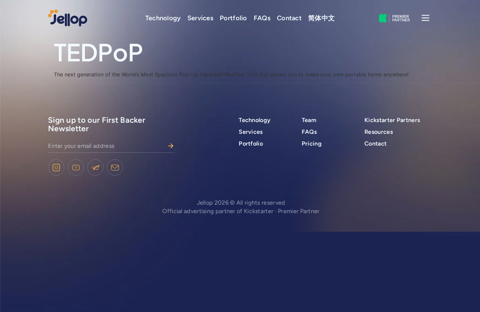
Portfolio (233, 18)
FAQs (262, 18)
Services (200, 18)
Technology (163, 18)
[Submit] (171, 145)
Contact (289, 18)
